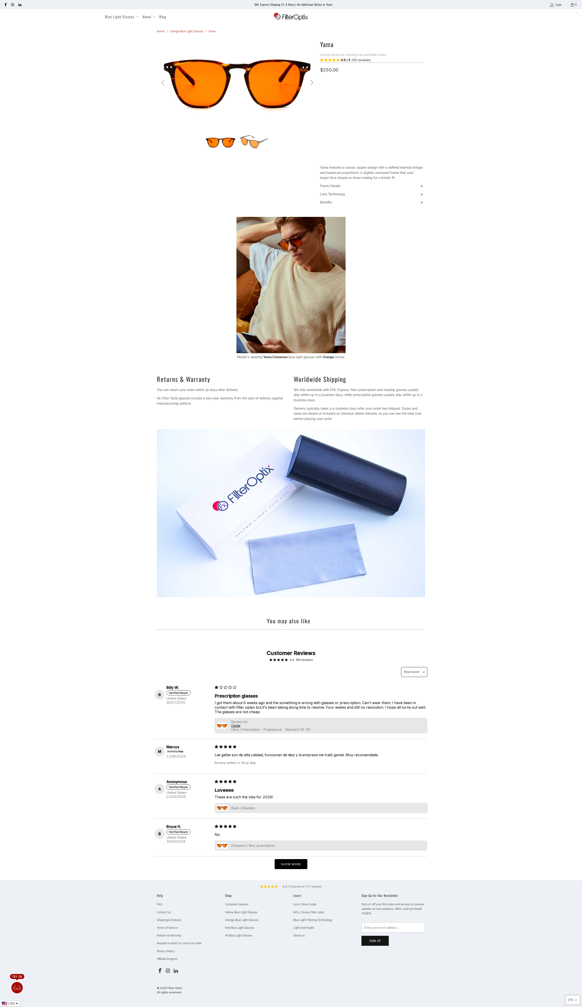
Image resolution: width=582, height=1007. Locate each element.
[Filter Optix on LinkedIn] (20, 4)
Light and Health (303, 927)
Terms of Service (167, 927)
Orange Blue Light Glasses (241, 920)
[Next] (311, 83)
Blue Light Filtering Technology (312, 920)
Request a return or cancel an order (179, 943)
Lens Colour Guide (304, 904)
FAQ (159, 904)
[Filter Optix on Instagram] (12, 4)
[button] (330, 60)
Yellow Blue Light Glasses (241, 912)
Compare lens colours (335, 110)
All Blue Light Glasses (238, 935)
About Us (299, 935)
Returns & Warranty (169, 935)
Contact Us (164, 912)
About (148, 16)
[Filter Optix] (291, 17)
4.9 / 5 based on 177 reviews (302, 886)
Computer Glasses (236, 904)
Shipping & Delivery (169, 920)
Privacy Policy (166, 951)
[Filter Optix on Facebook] (5, 4)
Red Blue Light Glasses (239, 927)
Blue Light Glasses (120, 16)
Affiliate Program (167, 959)
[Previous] (163, 83)
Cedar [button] (236, 726)
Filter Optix (175, 988)
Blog (163, 16)
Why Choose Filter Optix (308, 912)
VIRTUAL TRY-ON (371, 142)
